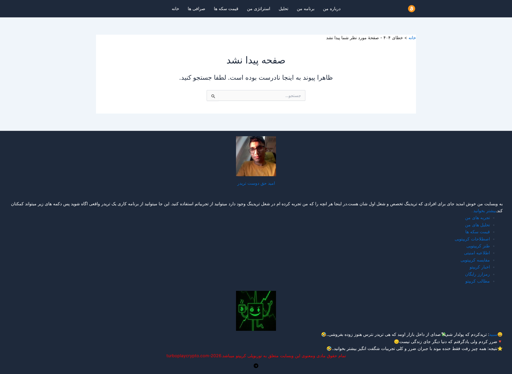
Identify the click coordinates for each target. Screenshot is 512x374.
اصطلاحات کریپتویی (472, 239)
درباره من (332, 8)
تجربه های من (477, 217)
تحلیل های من (477, 224)
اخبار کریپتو (480, 267)
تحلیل (283, 8)
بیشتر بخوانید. (345, 348)
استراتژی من (258, 8)
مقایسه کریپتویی (475, 260)
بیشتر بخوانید (484, 210)
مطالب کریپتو (477, 281)
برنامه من (305, 8)
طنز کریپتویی (478, 245)
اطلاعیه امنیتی (477, 252)
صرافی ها (196, 8)
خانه (175, 8)
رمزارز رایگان (477, 274)
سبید (493, 334)
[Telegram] (256, 365)
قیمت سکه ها (226, 8)
